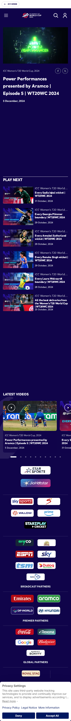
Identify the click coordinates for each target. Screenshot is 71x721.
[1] (13, 456)
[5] (35, 456)
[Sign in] (65, 15)
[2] (20, 456)
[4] (30, 456)
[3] (25, 456)
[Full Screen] (63, 58)
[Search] (56, 15)
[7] (45, 456)
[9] (55, 456)
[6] (40, 456)
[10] (60, 456)
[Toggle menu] (6, 15)
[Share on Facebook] (58, 71)
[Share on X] (65, 71)
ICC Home (12, 4)
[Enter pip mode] (56, 58)
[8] (50, 456)
